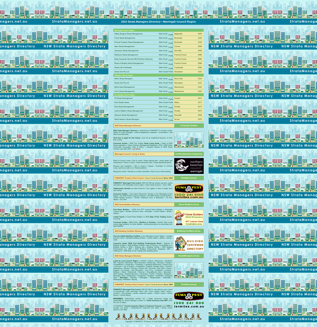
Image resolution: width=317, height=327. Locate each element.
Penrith (151, 274)
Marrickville (132, 272)
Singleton (150, 276)
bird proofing (126, 293)
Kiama (169, 268)
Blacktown (129, 263)
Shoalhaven (141, 276)
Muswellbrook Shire (154, 272)
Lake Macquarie (137, 270)
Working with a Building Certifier (147, 247)
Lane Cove (149, 270)
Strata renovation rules (144, 162)
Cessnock (118, 266)
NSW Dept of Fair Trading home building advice (141, 251)
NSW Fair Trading (144, 143)
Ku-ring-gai (125, 270)
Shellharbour (131, 276)
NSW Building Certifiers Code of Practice (143, 245)
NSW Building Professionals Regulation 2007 (152, 249)
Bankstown (159, 261)
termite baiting (125, 295)
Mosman (142, 272)
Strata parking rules (151, 161)
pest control (168, 289)
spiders (157, 291)
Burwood (161, 263)
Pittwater (159, 274)
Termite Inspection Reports (136, 196)
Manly (124, 272)
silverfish (116, 293)
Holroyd (126, 268)
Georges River (158, 266)
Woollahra (126, 279)
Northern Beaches (131, 274)
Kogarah (116, 270)
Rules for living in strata (122, 161)
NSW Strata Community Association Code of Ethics (142, 146)
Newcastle (167, 272)
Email (190, 321)
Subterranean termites (133, 299)
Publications (117, 251)
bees (163, 291)
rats (146, 291)
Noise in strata (129, 162)
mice (151, 291)
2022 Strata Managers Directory (125, 131)
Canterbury (139, 265)
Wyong (134, 279)
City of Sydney (128, 266)
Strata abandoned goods (162, 162)
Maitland (116, 272)
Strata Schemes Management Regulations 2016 (145, 145)
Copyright (128, 321)
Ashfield (143, 261)
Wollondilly (167, 278)
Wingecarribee (155, 278)
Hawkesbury (117, 268)
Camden (168, 263)
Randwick (167, 274)
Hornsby (134, 268)
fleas (141, 291)
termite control (160, 293)
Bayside (121, 263)
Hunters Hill (143, 268)
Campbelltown (118, 265)
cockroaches (119, 291)
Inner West (161, 268)
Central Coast (167, 265)
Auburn (150, 261)
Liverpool (168, 270)
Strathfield (159, 276)
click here (123, 199)
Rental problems (141, 168)
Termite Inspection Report (134, 306)
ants (127, 291)
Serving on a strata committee (138, 171)
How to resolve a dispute (144, 166)
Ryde (123, 276)
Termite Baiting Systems (122, 198)
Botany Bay (151, 263)
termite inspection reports (142, 293)
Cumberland (140, 266)
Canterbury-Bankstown (153, 265)
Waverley (133, 278)
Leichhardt (158, 270)
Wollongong (117, 279)
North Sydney (118, 274)
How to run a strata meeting (161, 171)
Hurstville (152, 268)
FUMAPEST (154, 131)
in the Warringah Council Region (139, 236)
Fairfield (149, 266)
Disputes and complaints (122, 166)
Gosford (168, 266)
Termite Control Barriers (162, 196)
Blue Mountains (140, 263)
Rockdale (116, 276)
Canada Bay (129, 265)
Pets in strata (137, 161)
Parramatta (144, 274)
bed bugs (134, 291)
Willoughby (143, 278)
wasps (169, 291)
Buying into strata (119, 171)
